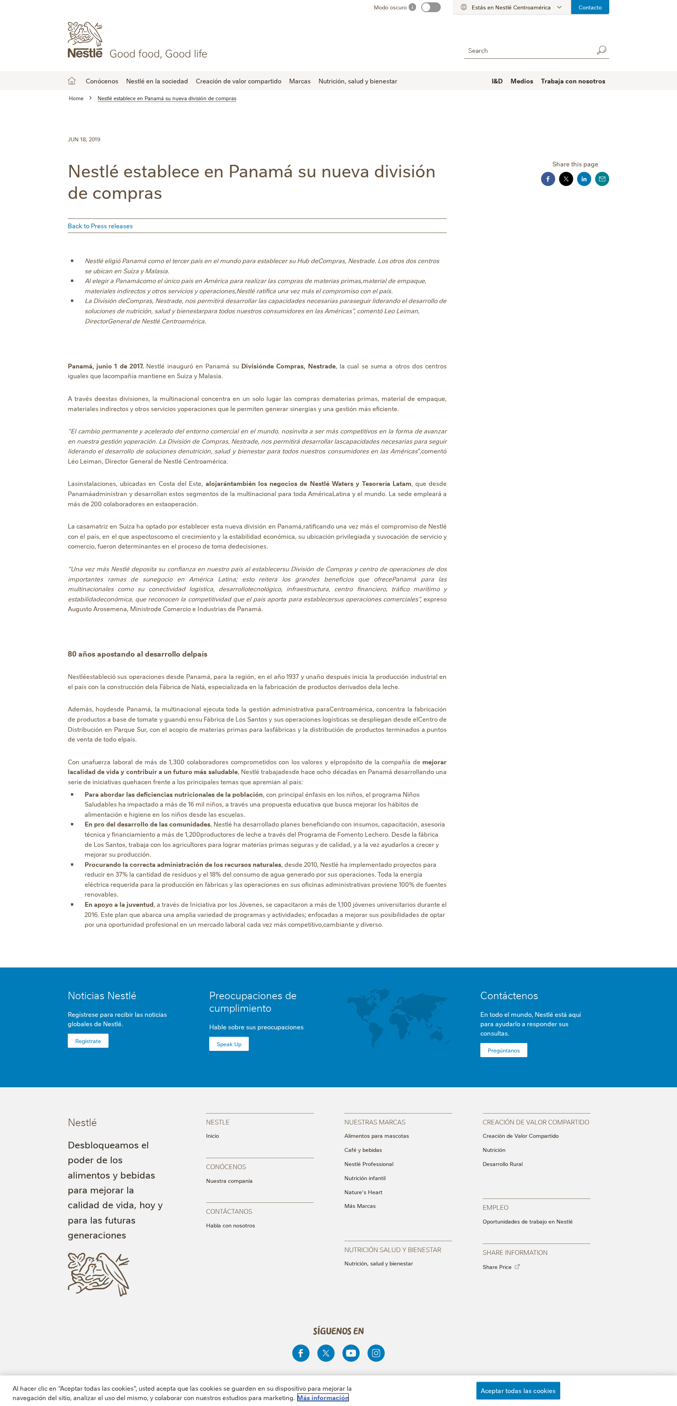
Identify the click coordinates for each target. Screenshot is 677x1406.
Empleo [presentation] (496, 1206)
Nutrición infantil (365, 1177)
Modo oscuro (390, 7)
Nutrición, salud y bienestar (358, 80)
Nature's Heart (363, 1191)
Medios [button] (521, 80)
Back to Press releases (100, 225)
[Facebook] (301, 1353)
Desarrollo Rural (503, 1163)
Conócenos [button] (102, 80)
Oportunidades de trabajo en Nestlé (528, 1221)
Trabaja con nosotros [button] (573, 80)
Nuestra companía (229, 1180)
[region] (338, 1390)
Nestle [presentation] (218, 1121)
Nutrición (494, 1149)
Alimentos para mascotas (376, 1135)
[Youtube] (351, 1353)
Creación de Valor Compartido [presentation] (536, 1121)
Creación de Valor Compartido (521, 1135)
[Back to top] (659, 1367)
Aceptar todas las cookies (518, 1390)
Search (601, 50)
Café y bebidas (363, 1149)
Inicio (212, 1135)
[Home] (139, 40)
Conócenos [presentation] (226, 1166)
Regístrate (88, 1040)
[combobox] (527, 50)
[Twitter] (326, 1353)
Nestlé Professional (368, 1163)
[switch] (431, 7)
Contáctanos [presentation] (229, 1210)
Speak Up (229, 1043)
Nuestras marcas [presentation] (374, 1121)
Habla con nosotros (230, 1225)
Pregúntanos (504, 1050)
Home (72, 81)
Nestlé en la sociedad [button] (157, 80)
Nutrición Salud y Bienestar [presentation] (392, 1249)
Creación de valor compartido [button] (238, 80)
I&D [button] (497, 80)
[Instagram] (376, 1353)
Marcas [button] (300, 80)
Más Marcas (360, 1205)
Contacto (590, 7)
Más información (323, 1397)
